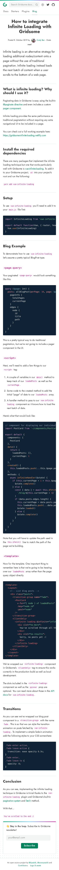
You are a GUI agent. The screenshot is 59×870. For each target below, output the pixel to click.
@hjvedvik (32, 862)
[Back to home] (5, 4)
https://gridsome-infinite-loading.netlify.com (24, 135)
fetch (28, 800)
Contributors (23, 865)
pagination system (12, 800)
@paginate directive (13, 104)
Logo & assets (35, 865)
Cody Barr (41, 40)
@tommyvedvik (42, 862)
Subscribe (29, 845)
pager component (12, 108)
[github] (53, 5)
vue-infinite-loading (34, 168)
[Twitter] (48, 5)
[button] (42, 5)
